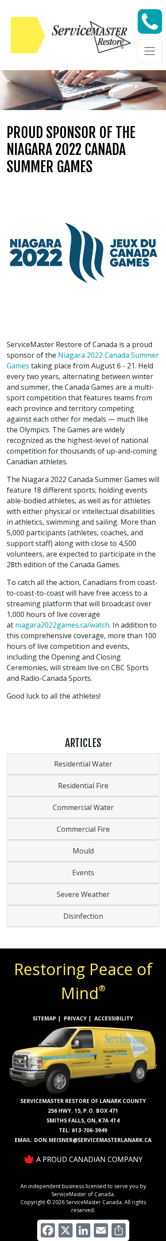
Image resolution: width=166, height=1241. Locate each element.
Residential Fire (83, 785)
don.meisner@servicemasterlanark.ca (92, 1140)
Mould (83, 851)
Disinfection (83, 916)
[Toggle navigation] (149, 51)
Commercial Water (83, 807)
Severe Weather (83, 894)
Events (83, 872)
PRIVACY (75, 1018)
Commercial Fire (83, 829)
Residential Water (83, 764)
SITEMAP (44, 1018)
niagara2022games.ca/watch (62, 625)
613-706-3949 (89, 1130)
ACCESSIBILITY (113, 1018)
